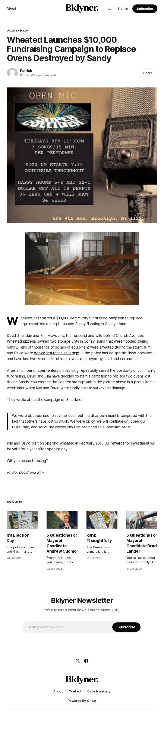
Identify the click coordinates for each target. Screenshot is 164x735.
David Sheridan (18, 30)
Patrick (26, 71)
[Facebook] (86, 661)
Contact (75, 691)
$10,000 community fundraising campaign (90, 318)
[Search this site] (109, 8)
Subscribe (145, 9)
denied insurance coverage (56, 353)
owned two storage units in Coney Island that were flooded (87, 341)
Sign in (122, 8)
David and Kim (31, 472)
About (11, 8)
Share (147, 73)
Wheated (26, 318)
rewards (117, 443)
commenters (48, 370)
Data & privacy (99, 691)
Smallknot (73, 400)
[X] (78, 661)
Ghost (91, 701)
